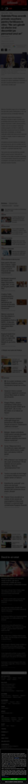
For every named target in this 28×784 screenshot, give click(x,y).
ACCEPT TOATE (14, 779)
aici (9, 763)
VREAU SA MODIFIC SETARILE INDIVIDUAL (14, 781)
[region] (14, 766)
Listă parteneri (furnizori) (5, 776)
